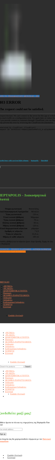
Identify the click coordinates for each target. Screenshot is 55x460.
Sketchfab (44, 160)
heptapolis (35, 160)
